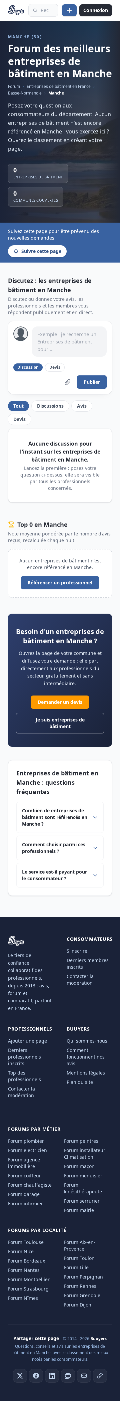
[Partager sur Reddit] (68, 1375)
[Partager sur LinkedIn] (52, 1375)
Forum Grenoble (82, 1295)
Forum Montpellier (29, 1279)
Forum (14, 86)
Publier (92, 382)
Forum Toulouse (26, 1242)
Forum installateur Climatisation (84, 1153)
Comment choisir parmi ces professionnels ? (53, 847)
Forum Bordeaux (26, 1261)
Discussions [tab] (50, 406)
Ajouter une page (27, 1041)
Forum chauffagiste (30, 1185)
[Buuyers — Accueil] (16, 10)
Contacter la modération (80, 979)
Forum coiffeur (24, 1175)
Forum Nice (21, 1251)
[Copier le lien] (100, 1375)
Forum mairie (79, 1210)
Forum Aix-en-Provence (79, 1245)
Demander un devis (60, 702)
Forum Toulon (79, 1258)
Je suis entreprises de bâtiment (60, 722)
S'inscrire (77, 951)
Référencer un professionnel (60, 582)
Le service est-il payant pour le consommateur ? (54, 875)
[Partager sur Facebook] (36, 1375)
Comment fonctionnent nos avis (86, 1057)
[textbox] (69, 341)
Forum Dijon (77, 1304)
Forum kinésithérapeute (83, 1188)
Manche (56, 93)
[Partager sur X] (20, 1375)
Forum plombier (26, 1141)
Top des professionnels (24, 1076)
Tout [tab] (18, 406)
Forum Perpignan (83, 1277)
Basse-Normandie (25, 93)
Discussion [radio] (28, 367)
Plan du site (80, 1082)
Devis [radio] (54, 367)
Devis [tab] (19, 419)
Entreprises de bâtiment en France (59, 86)
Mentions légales (86, 1073)
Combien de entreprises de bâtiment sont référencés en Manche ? (54, 817)
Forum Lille (76, 1267)
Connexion (95, 10)
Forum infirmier (25, 1203)
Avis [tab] (82, 406)
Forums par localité (37, 1230)
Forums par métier (34, 1129)
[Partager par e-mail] (84, 1375)
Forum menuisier (83, 1175)
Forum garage (24, 1194)
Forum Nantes (24, 1270)
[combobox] (43, 10)
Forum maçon (79, 1166)
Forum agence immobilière (24, 1162)
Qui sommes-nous (87, 1041)
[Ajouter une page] (69, 10)
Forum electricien (27, 1150)
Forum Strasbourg (28, 1289)
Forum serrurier (82, 1201)
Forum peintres (81, 1141)
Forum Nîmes (23, 1298)
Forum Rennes (80, 1286)
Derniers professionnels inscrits (24, 1057)
